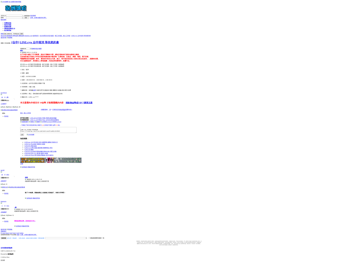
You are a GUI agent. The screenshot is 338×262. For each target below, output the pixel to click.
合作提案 (3, 248)
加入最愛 (11, 1)
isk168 (2, 170)
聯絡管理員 (31, 167)
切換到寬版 (17, 1)
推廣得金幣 (7, 26)
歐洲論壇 (9, 248)
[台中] (15, 42)
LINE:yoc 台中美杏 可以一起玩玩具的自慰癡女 (44, 120)
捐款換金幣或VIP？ (75, 103)
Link (10, 233)
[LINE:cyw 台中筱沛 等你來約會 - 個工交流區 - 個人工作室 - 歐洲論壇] (42, 64)
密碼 (2, 17)
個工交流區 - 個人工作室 (62, 35)
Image (7, 233)
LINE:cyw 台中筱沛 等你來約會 (81, 35)
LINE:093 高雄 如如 (31, 146)
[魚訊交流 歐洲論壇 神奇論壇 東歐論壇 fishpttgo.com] (14, 12)
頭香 (26, 177)
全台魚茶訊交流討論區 (47, 35)
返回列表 (3, 37)
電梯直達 (23, 48)
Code (17, 233)
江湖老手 (3, 104)
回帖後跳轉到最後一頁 (97, 238)
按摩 (34, 90)
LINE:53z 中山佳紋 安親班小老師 (35, 144)
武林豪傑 (3, 212)
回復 (21, 163)
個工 (21, 113)
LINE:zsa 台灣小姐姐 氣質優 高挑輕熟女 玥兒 (39, 148)
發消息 (6, 116)
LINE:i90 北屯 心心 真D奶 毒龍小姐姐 (36, 153)
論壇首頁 (36, 35)
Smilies (21, 233)
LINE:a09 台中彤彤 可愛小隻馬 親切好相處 (43, 118)
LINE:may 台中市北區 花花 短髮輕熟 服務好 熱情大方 (41, 142)
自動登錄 (27, 15)
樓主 (21, 50)
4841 (7, 174)
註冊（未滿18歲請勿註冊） (28, 234)
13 (2, 174)
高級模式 (3, 231)
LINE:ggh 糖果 (29, 149)
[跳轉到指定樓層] (35, 48)
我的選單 (3, 19)
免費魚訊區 (7, 23)
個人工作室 (27, 113)
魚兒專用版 (7, 30)
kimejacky (3, 201)
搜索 (2, 33)
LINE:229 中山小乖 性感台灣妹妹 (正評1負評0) (39, 155)
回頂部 (3, 260)
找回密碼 (33, 15)
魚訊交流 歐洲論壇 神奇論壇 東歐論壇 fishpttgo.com (16, 35)
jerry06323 (4, 92)
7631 (7, 206)
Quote (14, 233)
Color (3, 233)
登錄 (18, 234)
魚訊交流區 (7, 25)
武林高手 (3, 181)
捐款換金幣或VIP (9, 28)
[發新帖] (9, 37)
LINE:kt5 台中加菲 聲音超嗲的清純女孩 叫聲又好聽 (40, 151)
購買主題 (88, 103)
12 (2, 97)
